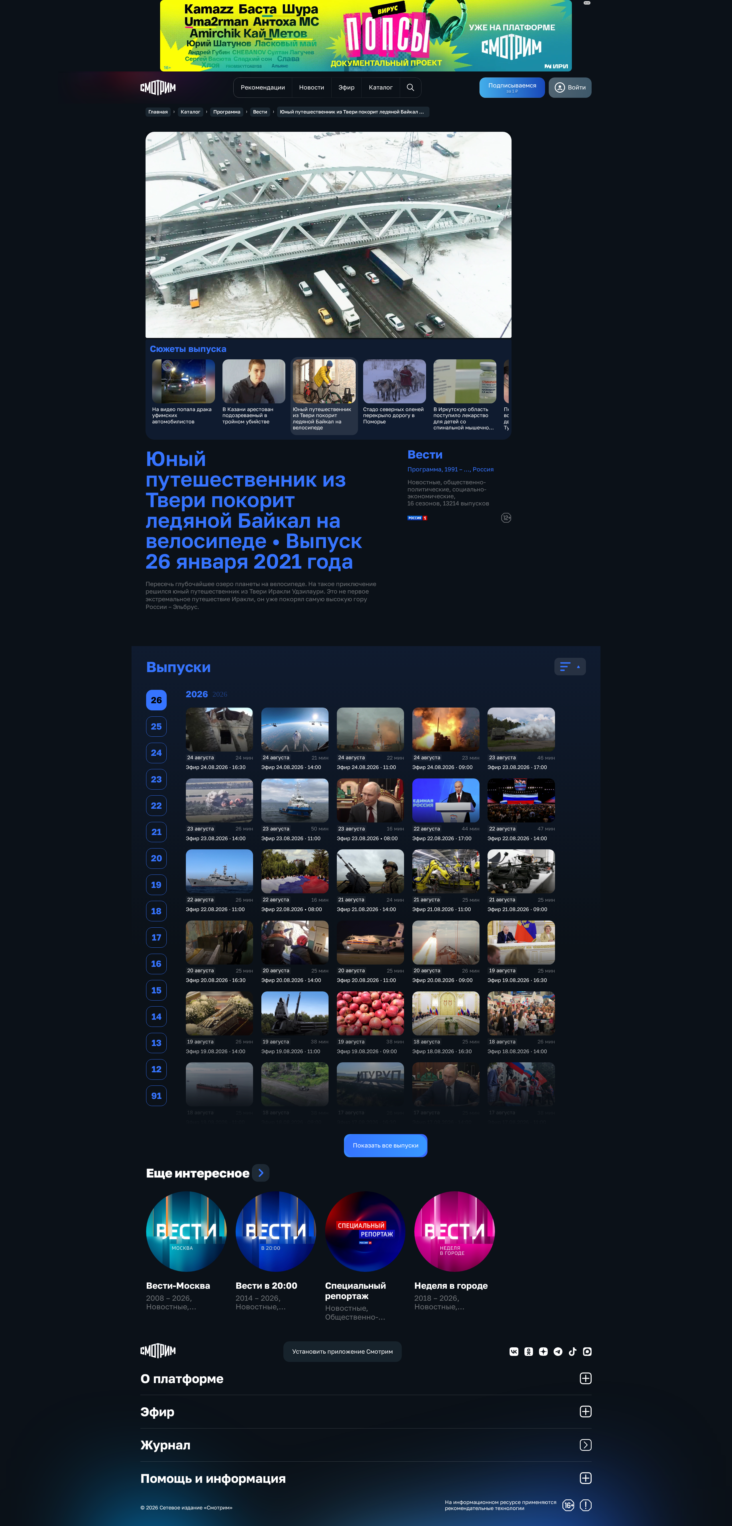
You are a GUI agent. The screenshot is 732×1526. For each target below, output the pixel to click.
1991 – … (457, 469)
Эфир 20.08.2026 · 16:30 (216, 980)
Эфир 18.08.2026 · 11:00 (215, 1122)
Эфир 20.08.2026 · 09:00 (442, 980)
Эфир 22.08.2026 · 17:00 (442, 838)
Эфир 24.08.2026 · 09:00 (442, 767)
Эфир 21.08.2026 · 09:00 (517, 909)
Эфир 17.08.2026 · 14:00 (442, 1122)
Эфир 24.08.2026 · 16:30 (216, 767)
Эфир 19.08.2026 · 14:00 (215, 1051)
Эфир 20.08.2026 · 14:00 (291, 980)
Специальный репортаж (355, 1290)
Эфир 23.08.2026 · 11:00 (291, 838)
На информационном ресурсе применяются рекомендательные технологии (500, 1505)
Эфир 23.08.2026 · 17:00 (517, 767)
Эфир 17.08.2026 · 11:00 (517, 1122)
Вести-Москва (178, 1285)
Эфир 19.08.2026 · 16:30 (517, 980)
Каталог (190, 112)
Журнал (165, 1444)
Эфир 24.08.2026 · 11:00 (366, 767)
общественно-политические (446, 486)
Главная (158, 112)
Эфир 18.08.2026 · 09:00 (291, 1122)
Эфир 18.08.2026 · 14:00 (517, 1051)
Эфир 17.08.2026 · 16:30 (366, 1122)
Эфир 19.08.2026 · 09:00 (367, 1051)
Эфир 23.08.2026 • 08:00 (367, 838)
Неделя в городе (451, 1285)
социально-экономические (446, 493)
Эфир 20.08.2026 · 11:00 (366, 980)
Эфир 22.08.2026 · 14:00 (517, 838)
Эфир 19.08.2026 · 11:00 (290, 1051)
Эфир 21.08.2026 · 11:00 (441, 909)
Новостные (423, 482)
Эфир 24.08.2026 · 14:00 (291, 767)
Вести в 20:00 (266, 1285)
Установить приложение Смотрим (342, 1351)
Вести (260, 112)
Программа (226, 112)
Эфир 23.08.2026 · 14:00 (216, 838)
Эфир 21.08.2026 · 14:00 (366, 909)
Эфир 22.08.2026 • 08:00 (291, 909)
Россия (483, 469)
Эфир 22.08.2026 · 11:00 (215, 909)
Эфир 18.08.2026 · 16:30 (442, 1051)
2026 (219, 694)
